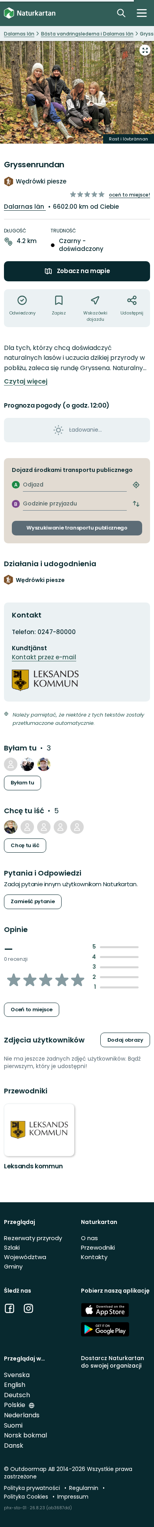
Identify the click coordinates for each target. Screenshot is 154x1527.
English (14, 1384)
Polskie (15, 1404)
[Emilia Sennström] (10, 764)
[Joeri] (27, 827)
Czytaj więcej (25, 381)
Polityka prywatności (33, 1488)
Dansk (13, 1445)
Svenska (17, 1374)
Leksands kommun (33, 1166)
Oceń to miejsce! (129, 194)
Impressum (72, 1497)
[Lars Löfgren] (44, 764)
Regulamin (84, 1488)
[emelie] (77, 827)
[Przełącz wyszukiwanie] (121, 13)
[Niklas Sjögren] (44, 827)
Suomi (13, 1425)
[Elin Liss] (60, 827)
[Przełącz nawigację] (141, 13)
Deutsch (17, 1395)
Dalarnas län (25, 206)
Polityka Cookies (27, 1497)
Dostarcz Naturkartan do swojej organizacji (112, 1362)
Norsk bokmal (25, 1435)
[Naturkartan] (29, 13)
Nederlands (21, 1415)
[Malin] (27, 764)
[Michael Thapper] (10, 827)
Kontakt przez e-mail (44, 657)
